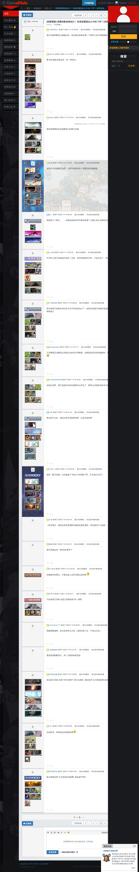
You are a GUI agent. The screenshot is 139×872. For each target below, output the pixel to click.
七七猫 (51, 252)
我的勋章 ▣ (10, 46)
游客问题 (132, 2)
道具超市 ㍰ (9, 53)
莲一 (50, 214)
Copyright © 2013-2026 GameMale (34, 863)
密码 (114, 31)
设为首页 (102, 2)
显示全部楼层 (85, 29)
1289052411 (54, 29)
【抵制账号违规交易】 (110, 850)
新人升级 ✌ (10, 26)
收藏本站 (110, 2)
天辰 (50, 519)
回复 (51, 48)
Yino (51, 726)
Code (65, 832)
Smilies (68, 832)
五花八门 (48, 8)
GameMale (21, 8)
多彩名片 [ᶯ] (9, 80)
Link (58, 832)
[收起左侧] (43, 21)
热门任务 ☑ (9, 100)
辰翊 (50, 163)
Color (51, 832)
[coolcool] (25, 21)
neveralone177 (54, 625)
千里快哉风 (53, 303)
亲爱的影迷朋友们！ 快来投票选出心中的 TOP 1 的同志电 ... (80, 8)
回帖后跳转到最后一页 (70, 852)
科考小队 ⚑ (9, 106)
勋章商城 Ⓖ (10, 40)
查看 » (134, 868)
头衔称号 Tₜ (9, 73)
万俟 (50, 412)
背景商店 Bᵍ (10, 86)
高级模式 (105, 832)
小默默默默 (53, 649)
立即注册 (114, 41)
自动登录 (133, 41)
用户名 (113, 27)
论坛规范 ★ (10, 20)
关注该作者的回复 (99, 29)
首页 (6, 13)
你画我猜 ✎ (9, 93)
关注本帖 (57, 24)
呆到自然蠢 (53, 674)
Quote (61, 832)
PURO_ (52, 469)
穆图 (50, 544)
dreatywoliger (54, 347)
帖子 (113, 66)
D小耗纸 (52, 568)
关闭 (134, 846)
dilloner (52, 54)
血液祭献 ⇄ (9, 60)
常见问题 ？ (10, 33)
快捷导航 (90, 2)
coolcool (35, 21)
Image (54, 832)
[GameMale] (15, 3)
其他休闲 (37, 8)
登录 (123, 36)
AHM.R (51, 593)
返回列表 (78, 15)
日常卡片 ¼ (9, 66)
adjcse (51, 117)
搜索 (132, 66)
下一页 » (78, 817)
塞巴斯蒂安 (53, 771)
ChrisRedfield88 (55, 379)
